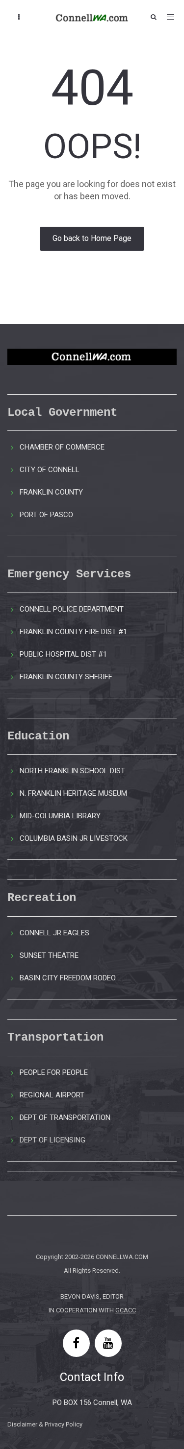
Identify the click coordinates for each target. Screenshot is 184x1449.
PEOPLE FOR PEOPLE (54, 1072)
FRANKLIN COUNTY (51, 492)
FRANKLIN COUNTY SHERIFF (66, 676)
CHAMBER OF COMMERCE (62, 447)
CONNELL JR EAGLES (54, 932)
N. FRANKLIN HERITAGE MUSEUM (73, 793)
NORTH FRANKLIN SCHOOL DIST (72, 770)
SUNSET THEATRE (49, 955)
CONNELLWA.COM (122, 1256)
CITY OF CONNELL (49, 469)
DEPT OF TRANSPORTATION (65, 1117)
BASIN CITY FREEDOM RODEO (68, 978)
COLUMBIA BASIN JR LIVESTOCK (74, 838)
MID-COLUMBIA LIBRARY (60, 815)
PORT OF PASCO (46, 514)
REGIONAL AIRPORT (52, 1095)
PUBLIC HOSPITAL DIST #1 (63, 654)
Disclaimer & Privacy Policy (44, 1424)
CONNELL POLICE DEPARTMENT (72, 609)
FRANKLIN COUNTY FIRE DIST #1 (73, 631)
